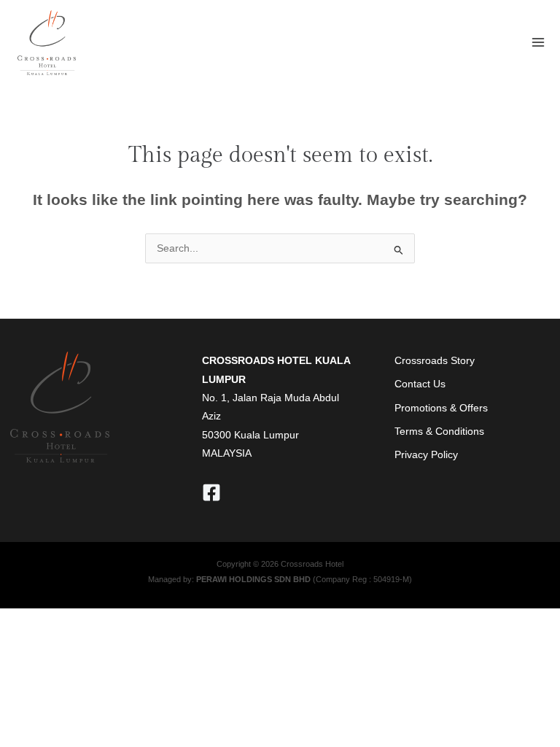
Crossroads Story (434, 360)
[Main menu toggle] (538, 43)
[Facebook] (211, 492)
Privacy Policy (426, 454)
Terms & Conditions (439, 431)
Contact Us (420, 384)
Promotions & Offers (441, 408)
